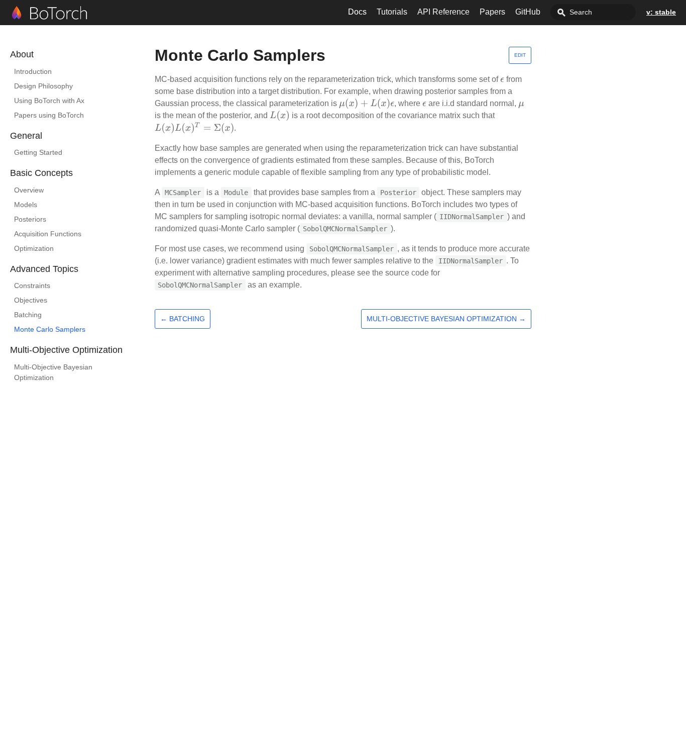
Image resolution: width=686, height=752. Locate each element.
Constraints (32, 285)
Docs (357, 12)
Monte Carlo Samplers (49, 329)
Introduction (33, 71)
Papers (492, 12)
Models (25, 205)
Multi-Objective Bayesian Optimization (53, 372)
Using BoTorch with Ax (49, 101)
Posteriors (30, 219)
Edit (520, 55)
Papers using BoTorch (49, 115)
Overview (29, 190)
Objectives (30, 300)
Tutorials (392, 12)
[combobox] (593, 12)
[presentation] (502, 79)
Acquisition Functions (47, 234)
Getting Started (38, 152)
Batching (28, 315)
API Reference (443, 12)
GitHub (527, 12)
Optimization (34, 248)
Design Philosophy (43, 86)
